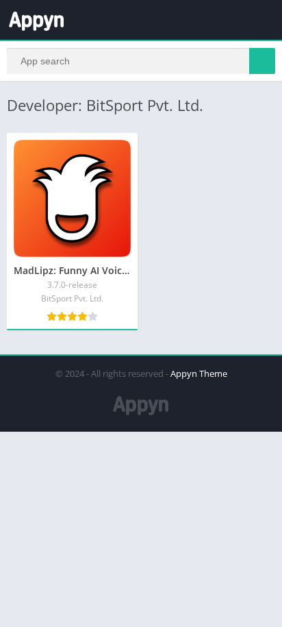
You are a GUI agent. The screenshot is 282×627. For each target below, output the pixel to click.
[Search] (262, 61)
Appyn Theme (198, 373)
